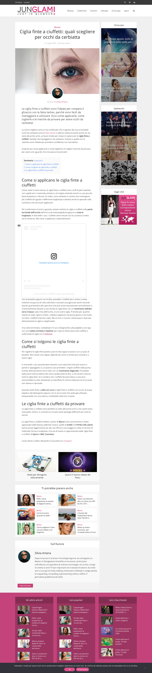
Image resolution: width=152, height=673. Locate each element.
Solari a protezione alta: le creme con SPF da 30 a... (39, 656)
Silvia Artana (65, 43)
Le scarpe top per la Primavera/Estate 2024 (123, 631)
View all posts (25, 585)
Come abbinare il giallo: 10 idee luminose (122, 652)
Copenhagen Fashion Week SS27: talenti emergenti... (40, 609)
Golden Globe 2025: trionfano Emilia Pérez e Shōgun (119, 148)
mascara (48, 334)
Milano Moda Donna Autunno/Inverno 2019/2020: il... (123, 609)
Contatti (27, 2)
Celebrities (82, 10)
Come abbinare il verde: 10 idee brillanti (122, 641)
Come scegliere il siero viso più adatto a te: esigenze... (46, 529)
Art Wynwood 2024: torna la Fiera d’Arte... (119, 173)
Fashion (93, 10)
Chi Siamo (18, 2)
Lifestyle (104, 10)
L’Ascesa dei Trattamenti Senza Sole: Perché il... (84, 515)
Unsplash (67, 441)
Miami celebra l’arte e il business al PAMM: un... (119, 124)
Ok (70, 669)
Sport (126, 10)
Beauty (70, 10)
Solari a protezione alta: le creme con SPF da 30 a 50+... (86, 501)
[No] (145, 668)
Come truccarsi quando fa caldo (43, 514)
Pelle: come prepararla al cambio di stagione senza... (45, 501)
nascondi (38, 161)
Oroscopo (116, 10)
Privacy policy (82, 669)
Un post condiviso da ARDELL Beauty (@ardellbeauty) (54, 294)
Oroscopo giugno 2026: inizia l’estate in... (119, 89)
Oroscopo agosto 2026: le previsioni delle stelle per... (118, 40)
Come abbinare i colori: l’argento (122, 619)
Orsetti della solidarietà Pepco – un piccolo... (39, 632)
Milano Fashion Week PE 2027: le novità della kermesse (38, 644)
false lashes (50, 133)
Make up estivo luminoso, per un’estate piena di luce (86, 529)
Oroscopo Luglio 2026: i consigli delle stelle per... (119, 65)
